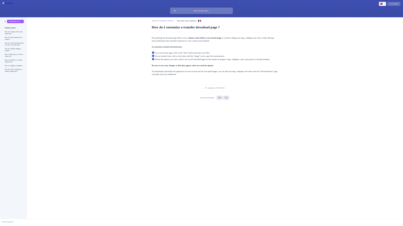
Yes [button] (220, 97)
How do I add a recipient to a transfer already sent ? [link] (13, 70)
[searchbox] (201, 11)
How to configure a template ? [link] (14, 65)
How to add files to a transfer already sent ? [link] (13, 61)
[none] (8, 3)
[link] (14, 21)
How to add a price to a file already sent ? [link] (14, 55)
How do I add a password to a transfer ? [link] (14, 38)
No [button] (226, 97)
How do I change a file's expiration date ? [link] (14, 32)
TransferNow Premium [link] (166, 21)
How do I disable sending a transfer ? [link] (13, 49)
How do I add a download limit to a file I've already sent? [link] (14, 44)
